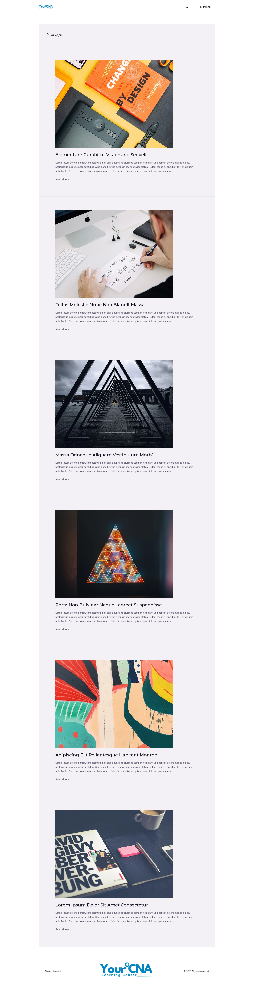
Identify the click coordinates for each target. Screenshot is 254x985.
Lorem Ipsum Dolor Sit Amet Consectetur (101, 905)
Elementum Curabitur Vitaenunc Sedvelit (101, 154)
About (190, 7)
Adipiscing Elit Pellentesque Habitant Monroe (106, 755)
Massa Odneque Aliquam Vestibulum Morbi (104, 455)
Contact (206, 7)
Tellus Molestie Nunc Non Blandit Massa (100, 304)
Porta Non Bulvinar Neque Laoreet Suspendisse (108, 605)
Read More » (62, 179)
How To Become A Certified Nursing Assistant (117, 7)
